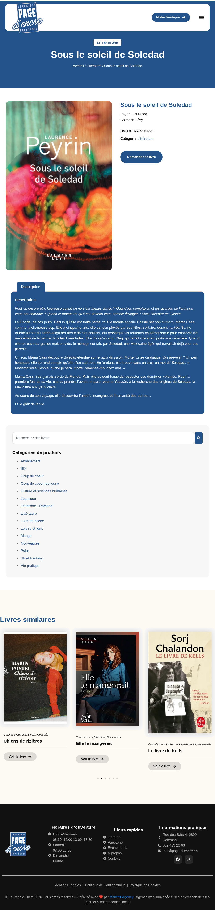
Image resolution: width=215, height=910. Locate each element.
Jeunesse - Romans (36, 506)
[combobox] (103, 438)
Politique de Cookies (145, 885)
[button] (201, 17)
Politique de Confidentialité (105, 885)
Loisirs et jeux (32, 528)
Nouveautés (30, 543)
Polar (25, 551)
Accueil (78, 66)
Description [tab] (30, 287)
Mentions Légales (68, 885)
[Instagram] (189, 859)
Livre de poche (32, 521)
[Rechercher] (199, 438)
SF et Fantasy (32, 558)
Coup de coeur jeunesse (40, 483)
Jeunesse (28, 499)
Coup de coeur (32, 476)
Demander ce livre (141, 157)
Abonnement (30, 461)
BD (23, 469)
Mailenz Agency (121, 897)
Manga (26, 536)
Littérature (107, 42)
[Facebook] (178, 859)
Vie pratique (30, 566)
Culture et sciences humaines (44, 491)
